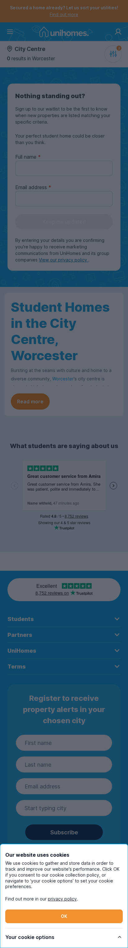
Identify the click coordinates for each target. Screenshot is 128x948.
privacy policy (62, 898)
